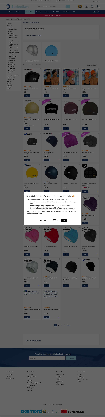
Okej (64, 220)
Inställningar (43, 220)
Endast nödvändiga (54, 220)
